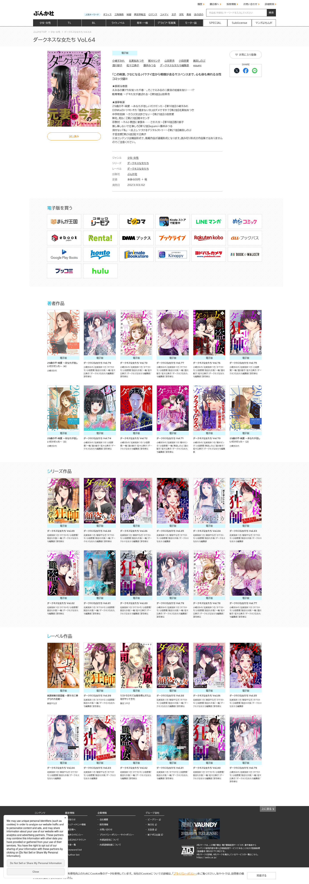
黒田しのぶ (199, 61)
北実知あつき (136, 61)
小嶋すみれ (118, 61)
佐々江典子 (133, 65)
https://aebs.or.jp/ (207, 857)
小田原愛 (184, 61)
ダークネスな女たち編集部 (174, 65)
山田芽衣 (170, 61)
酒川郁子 (117, 65)
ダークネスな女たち (138, 163)
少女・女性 (133, 158)
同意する (261, 875)
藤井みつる (149, 65)
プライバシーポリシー (184, 873)
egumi (197, 65)
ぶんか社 (132, 174)
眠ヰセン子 (154, 61)
